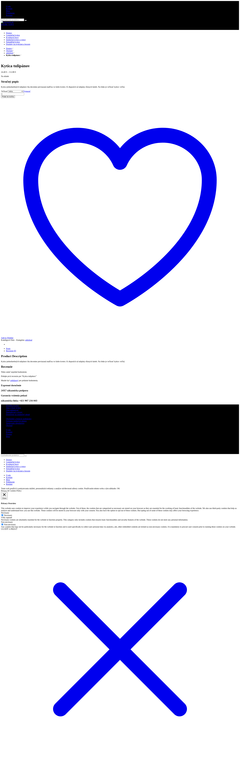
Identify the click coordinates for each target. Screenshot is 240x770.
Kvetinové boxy (12, 464)
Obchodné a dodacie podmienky (19, 419)
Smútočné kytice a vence (16, 466)
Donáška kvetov (12, 405)
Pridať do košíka (8, 97)
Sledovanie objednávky (15, 423)
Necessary (8, 515)
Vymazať (26, 91)
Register (9, 15)
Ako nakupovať (12, 410)
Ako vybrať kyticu (13, 408)
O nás (8, 430)
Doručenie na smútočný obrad (18, 414)
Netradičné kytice (13, 469)
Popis (8, 349)
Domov (9, 48)
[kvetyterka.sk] (7, 22)
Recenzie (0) (11, 351)
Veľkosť (4, 91)
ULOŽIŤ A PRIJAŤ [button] (9, 529)
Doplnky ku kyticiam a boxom (18, 471)
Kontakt (9, 432)
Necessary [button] (5, 513)
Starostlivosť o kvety (14, 412)
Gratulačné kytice (13, 462)
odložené (9, 53)
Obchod (9, 51)
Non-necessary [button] (7, 522)
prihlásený (14, 380)
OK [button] (118, 488)
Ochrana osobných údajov (16, 421)
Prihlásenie (10, 13)
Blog (8, 436)
